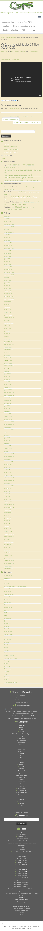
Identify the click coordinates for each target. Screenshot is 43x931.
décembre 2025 (9, 224)
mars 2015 (7, 499)
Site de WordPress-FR (11, 152)
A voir (21, 832)
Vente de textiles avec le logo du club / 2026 (19, 178)
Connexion (7, 144)
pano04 (22, 904)
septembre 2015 (9, 486)
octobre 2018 (8, 398)
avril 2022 (7, 307)
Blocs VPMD (8, 591)
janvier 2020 (8, 363)
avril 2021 (7, 336)
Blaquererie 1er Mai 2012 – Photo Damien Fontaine (21, 841)
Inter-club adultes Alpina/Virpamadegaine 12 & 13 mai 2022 (22, 893)
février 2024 (8, 267)
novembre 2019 (9, 366)
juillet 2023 (7, 280)
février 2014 (8, 531)
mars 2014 (7, 528)
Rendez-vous (8, 645)
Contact (3, 158)
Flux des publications (10, 146)
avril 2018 (7, 411)
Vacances (7, 677)
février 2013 (8, 555)
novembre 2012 (9, 563)
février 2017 (8, 448)
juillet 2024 (7, 256)
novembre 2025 (9, 227)
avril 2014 (7, 526)
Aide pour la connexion (22, 838)
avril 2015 (7, 496)
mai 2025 (7, 240)
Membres (21, 895)
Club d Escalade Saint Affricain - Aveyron (18, 926)
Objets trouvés (8, 634)
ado (5, 581)
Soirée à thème (9, 655)
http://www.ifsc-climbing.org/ (10, 59)
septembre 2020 (9, 350)
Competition (8, 597)
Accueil (3, 37)
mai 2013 (7, 550)
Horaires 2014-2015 (22, 860)
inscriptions (7, 618)
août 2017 (7, 432)
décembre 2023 (9, 272)
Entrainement (8, 605)
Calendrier (22, 847)
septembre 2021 (9, 323)
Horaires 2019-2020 (22, 867)
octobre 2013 (8, 539)
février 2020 (8, 360)
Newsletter (22, 897)
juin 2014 (7, 520)
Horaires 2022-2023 (22, 869)
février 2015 (8, 502)
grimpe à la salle (21, 858)
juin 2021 (7, 331)
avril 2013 (7, 553)
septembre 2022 (9, 301)
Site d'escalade (9, 653)
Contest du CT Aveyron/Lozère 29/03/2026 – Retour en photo (22, 711)
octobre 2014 (8, 510)
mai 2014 (7, 523)
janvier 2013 (8, 558)
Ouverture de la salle (10, 637)
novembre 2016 (9, 456)
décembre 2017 (9, 422)
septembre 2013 (9, 542)
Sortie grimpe (8, 661)
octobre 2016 (8, 459)
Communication (9, 594)
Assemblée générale (10, 589)
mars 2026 (7, 221)
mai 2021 (7, 334)
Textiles (6, 671)
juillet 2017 (7, 435)
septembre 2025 (9, 232)
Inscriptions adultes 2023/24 (21, 882)
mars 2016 (7, 472)
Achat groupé (8, 575)
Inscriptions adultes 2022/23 (21, 880)
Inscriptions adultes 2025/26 (21, 886)
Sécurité (6, 650)
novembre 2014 (9, 507)
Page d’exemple (21, 902)
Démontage (8, 602)
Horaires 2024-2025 (22, 873)
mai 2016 (7, 470)
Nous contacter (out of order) (24, 26)
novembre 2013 (9, 537)
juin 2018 (7, 406)
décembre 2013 (9, 534)
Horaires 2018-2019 (22, 865)
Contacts (7, 599)
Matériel (6, 626)
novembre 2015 (9, 480)
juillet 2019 (7, 374)
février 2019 (8, 387)
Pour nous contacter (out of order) (21, 906)
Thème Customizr (26, 928)
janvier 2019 (8, 390)
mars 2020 (7, 358)
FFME (20, 51)
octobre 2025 (8, 229)
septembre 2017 (9, 430)
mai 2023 (7, 285)
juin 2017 (7, 438)
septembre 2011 (9, 569)
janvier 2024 (8, 269)
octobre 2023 (8, 277)
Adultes (6, 26)
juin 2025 (7, 237)
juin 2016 (7, 467)
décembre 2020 (9, 344)
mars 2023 (7, 288)
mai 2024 (7, 261)
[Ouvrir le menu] (39, 17)
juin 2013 (7, 547)
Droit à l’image (22, 856)
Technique (7, 669)
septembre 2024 (9, 253)
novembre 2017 (9, 424)
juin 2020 (7, 355)
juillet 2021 (7, 328)
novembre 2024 (9, 248)
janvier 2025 (8, 245)
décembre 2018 (9, 392)
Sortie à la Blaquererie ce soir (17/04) (27, 122)
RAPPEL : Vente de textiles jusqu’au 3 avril (18, 175)
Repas (6, 647)
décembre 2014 (9, 504)
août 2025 (7, 235)
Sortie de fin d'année (10, 658)
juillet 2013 (7, 545)
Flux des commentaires (11, 149)
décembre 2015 (9, 478)
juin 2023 (7, 283)
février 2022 (8, 312)
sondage (22, 912)
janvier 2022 (8, 315)
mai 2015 (7, 494)
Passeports (7, 639)
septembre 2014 (9, 512)
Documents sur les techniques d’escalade (22, 854)
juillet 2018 (7, 403)
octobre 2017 (8, 427)
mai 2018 (7, 408)
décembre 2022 (9, 296)
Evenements (11, 37)
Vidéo (24, 30)
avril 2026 (7, 219)
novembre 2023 (9, 275)
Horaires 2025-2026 (24, 22)
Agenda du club (8, 22)
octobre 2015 (8, 483)
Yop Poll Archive (21, 917)
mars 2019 (7, 384)
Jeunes (6, 621)
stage (6, 663)
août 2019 (7, 371)
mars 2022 (7, 309)
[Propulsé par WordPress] (38, 926)
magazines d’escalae (10, 119)
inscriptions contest (21, 891)
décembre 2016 (9, 454)
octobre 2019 (8, 368)
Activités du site (22, 834)
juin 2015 (7, 491)
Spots (5, 30)
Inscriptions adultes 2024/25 (21, 884)
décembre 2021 (9, 318)
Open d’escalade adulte (21, 899)
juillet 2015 (7, 488)
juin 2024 (7, 259)
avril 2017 (7, 443)
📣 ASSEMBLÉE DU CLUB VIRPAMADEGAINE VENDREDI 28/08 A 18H (22, 709)
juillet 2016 (7, 464)
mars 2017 (7, 446)
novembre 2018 (9, 395)
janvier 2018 (8, 419)
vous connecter (14, 108)
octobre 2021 (8, 320)
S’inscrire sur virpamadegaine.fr (21, 908)
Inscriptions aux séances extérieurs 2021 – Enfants (21, 888)
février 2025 (8, 243)
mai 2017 (7, 440)
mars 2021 (7, 339)
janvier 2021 (8, 342)
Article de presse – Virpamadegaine (15, 586)
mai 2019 (7, 379)
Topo (6, 674)
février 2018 (8, 416)
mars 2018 (7, 414)
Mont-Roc (7, 629)
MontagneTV (8, 631)
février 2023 (8, 291)
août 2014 (7, 515)
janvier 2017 (8, 451)
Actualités (14, 30)
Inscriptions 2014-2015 (22, 878)
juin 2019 (7, 376)
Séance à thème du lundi (21, 910)
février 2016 (8, 475)
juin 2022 (7, 304)
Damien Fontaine (33, 51)
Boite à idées (21, 845)
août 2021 (7, 326)
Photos (32, 30)
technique (7, 666)
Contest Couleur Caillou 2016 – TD (22, 851)
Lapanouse (7, 623)
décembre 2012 (9, 561)
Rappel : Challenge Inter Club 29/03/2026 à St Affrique (22, 180)
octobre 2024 (8, 251)
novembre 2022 (9, 299)
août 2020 (7, 352)
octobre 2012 (8, 566)
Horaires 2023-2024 (22, 871)
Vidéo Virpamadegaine (11, 682)
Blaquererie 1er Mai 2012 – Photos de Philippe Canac (22, 843)
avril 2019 (7, 382)
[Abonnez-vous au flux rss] (3, 923)
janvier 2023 (8, 293)
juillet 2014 (7, 518)
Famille (6, 610)
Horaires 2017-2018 (22, 862)
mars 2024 (7, 264)
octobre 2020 (8, 347)
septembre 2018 (9, 400)
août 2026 (7, 216)
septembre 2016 (9, 462)
